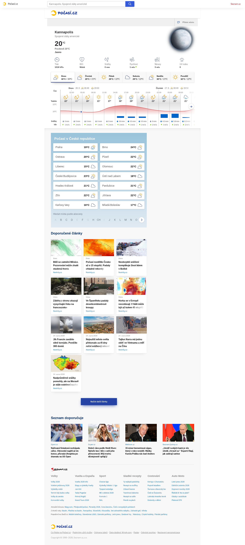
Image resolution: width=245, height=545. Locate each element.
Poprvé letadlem (154, 485)
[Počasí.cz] (64, 13)
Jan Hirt (78, 489)
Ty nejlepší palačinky (131, 482)
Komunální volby (57, 500)
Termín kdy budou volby (60, 493)
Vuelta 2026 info (81, 482)
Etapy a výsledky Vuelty (84, 485)
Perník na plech (129, 500)
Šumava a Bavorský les (157, 489)
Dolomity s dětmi (154, 500)
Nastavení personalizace (169, 532)
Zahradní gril (136, 511)
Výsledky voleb (57, 489)
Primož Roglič (80, 497)
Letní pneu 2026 (178, 482)
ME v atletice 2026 (106, 493)
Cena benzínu (106, 507)
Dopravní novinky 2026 (181, 489)
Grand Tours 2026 (82, 500)
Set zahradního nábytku (120, 511)
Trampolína (87, 511)
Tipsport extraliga (106, 489)
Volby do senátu (57, 497)
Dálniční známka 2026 (180, 485)
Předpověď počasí (81, 507)
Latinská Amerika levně (157, 497)
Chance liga (104, 482)
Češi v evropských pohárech (124, 507)
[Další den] (191, 106)
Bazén (64, 511)
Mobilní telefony (75, 514)
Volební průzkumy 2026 (60, 485)
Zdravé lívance (129, 489)
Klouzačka (106, 511)
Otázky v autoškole (179, 497)
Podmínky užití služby (82, 532)
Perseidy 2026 (94, 507)
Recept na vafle (129, 497)
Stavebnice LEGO (89, 514)
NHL (101, 500)
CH (99, 219)
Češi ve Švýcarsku (155, 493)
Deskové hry (127, 514)
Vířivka (144, 511)
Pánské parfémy (161, 514)
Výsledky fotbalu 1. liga (108, 485)
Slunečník (97, 511)
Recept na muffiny (130, 485)
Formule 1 (103, 497)
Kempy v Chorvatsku (156, 482)
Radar (136, 532)
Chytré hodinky (147, 514)
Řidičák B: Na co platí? (180, 493)
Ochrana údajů (100, 532)
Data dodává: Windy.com (120, 532)
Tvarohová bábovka (131, 493)
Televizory (137, 514)
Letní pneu (116, 514)
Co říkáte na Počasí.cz (61, 532)
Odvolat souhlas (148, 532)
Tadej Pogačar (80, 493)
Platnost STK (177, 500)
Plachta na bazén (75, 511)
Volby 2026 (55, 482)
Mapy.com (69, 507)
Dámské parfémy (104, 514)
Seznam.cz (236, 4)
